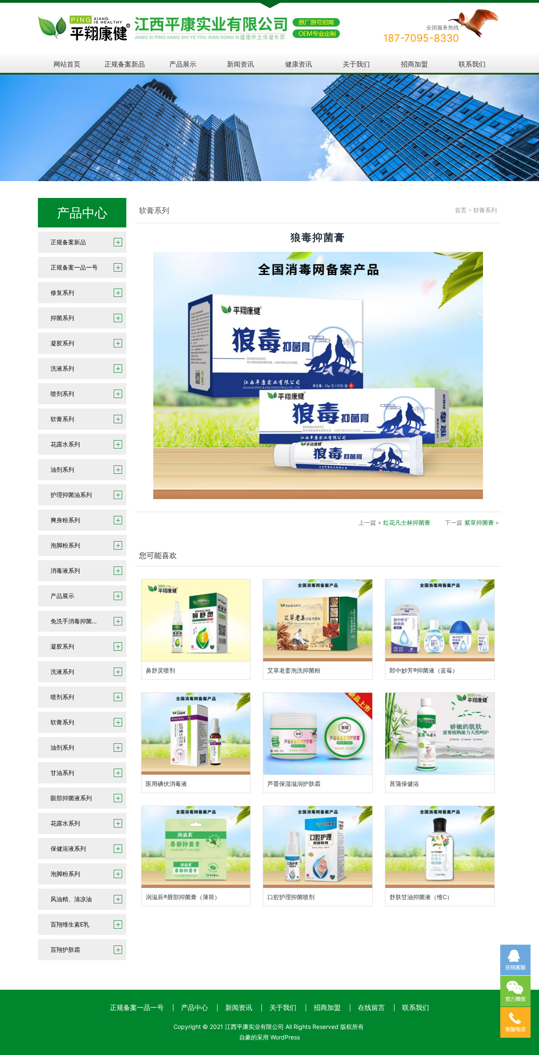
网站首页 (66, 64)
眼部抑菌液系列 (71, 797)
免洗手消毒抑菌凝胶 (77, 621)
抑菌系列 (62, 317)
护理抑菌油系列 (71, 494)
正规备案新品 (124, 64)
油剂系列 (62, 469)
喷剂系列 (62, 393)
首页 (461, 210)
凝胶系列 (62, 343)
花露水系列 (65, 444)
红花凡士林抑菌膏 (406, 522)
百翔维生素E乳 (70, 924)
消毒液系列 (65, 570)
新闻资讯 (240, 64)
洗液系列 (62, 368)
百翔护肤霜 (65, 949)
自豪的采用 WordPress (269, 1037)
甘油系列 (62, 772)
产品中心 (194, 1007)
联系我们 (472, 64)
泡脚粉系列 (65, 545)
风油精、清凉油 (71, 899)
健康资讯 (298, 64)
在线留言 (371, 1007)
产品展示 (182, 64)
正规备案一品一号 (74, 267)
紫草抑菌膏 (479, 522)
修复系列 (62, 292)
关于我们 (356, 64)
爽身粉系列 (65, 519)
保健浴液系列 (68, 848)
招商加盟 (414, 64)
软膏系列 (62, 418)
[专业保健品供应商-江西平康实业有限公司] (189, 21)
